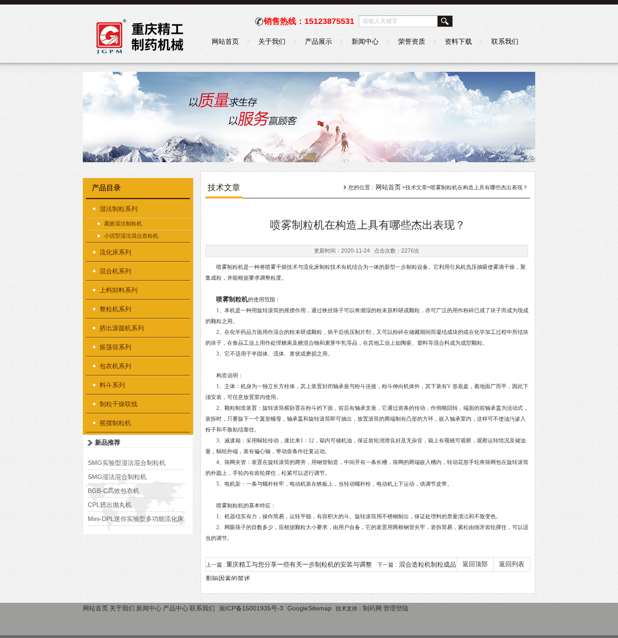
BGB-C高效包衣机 (113, 490)
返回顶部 (475, 564)
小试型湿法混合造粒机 (131, 236)
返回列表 (511, 564)
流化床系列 (115, 252)
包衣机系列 (115, 366)
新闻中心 (365, 41)
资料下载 (458, 41)
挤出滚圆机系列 (122, 328)
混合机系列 (115, 271)
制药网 (372, 608)
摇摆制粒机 (115, 423)
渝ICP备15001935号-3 (251, 608)
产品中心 (175, 608)
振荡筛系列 (115, 347)
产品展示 (318, 41)
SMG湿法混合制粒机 (117, 476)
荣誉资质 (411, 41)
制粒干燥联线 (119, 404)
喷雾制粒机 (232, 299)
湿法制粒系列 (119, 208)
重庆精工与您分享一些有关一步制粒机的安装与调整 (299, 564)
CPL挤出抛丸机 (110, 504)
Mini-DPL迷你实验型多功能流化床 (136, 518)
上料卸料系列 (119, 290)
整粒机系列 (115, 309)
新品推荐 (107, 442)
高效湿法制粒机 (123, 223)
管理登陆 (396, 608)
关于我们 (271, 41)
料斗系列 (112, 385)
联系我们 (504, 41)
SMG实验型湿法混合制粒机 (127, 462)
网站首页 (225, 41)
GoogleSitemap (309, 608)
